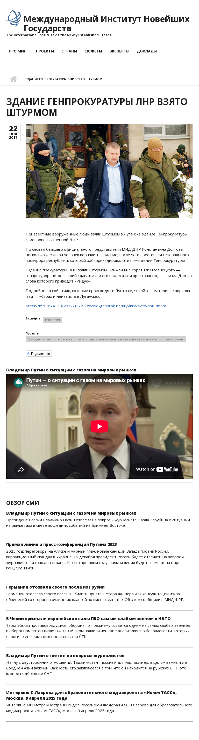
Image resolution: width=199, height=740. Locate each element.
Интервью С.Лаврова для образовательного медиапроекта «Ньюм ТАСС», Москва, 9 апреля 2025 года (91, 695)
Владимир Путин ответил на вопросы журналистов (65, 655)
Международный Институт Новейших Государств (107, 23)
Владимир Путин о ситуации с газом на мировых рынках (71, 370)
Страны (69, 51)
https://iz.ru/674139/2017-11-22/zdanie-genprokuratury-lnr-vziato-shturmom (96, 305)
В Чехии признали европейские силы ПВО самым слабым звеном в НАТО (88, 618)
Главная (13, 79)
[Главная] (13, 18)
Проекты (45, 51)
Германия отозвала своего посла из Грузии (55, 587)
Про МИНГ (19, 51)
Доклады (147, 51)
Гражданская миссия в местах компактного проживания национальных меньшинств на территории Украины (106, 339)
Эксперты (119, 51)
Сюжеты (93, 51)
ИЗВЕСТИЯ (52, 320)
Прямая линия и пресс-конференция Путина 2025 (61, 544)
